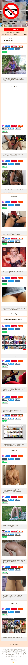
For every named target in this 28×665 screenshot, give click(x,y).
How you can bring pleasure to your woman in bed (13, 388)
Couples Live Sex (14, 122)
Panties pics (5, 192)
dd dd (8, 155)
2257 (11, 656)
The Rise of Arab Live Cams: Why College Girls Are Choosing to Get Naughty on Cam (13, 490)
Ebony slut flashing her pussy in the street (11, 78)
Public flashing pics (6, 80)
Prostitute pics (21, 79)
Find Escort (18, 308)
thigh (9, 79)
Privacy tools (23, 656)
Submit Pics (15, 29)
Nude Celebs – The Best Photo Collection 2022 (12, 271)
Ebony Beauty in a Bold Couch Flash (10, 154)
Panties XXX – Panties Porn (8, 525)
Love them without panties (8, 231)
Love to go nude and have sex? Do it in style (11, 560)
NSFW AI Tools (23, 34)
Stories (4, 234)
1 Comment (15, 309)
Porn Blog (14, 233)
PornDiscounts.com (6, 34)
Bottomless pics (18, 410)
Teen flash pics (8, 234)
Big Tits (16, 644)
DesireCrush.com (18, 32)
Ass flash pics (14, 191)
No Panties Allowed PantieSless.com (10, 22)
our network (22, 654)
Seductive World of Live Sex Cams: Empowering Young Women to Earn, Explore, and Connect (12, 596)
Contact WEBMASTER (6, 656)
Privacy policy (18, 656)
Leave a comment (7, 82)
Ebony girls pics (15, 79)
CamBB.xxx (15, 34)
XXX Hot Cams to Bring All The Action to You (11, 307)
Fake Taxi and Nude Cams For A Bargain (11, 354)
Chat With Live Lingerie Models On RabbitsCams (12, 637)
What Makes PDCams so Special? (9, 444)
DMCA (14, 656)
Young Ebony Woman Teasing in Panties (11, 189)
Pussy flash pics (13, 80)
